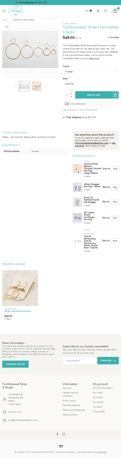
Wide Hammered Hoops (23, 20)
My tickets (98, 397)
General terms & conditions (70, 394)
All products (99, 411)
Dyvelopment (101, 452)
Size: (66, 78)
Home (5, 20)
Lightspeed (70, 452)
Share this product (87, 110)
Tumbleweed (69, 24)
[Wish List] (105, 11)
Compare (97, 407)
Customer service (15, 364)
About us (67, 388)
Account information (102, 388)
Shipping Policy (70, 415)
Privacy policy (69, 400)
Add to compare (69, 110)
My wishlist (98, 402)
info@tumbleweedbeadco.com (91, 143)
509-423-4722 (15, 412)
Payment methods (71, 405)
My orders (98, 392)
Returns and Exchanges (74, 410)
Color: (67, 66)
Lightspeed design (84, 452)
